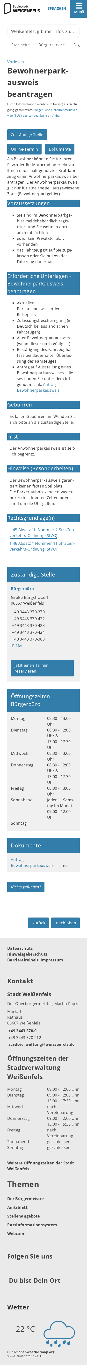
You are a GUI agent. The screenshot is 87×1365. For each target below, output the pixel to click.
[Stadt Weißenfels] (43, 1019)
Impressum (52, 960)
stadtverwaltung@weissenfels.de (41, 1044)
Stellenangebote (23, 1216)
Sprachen (57, 8)
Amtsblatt (17, 1207)
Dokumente (60, 149)
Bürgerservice (51, 45)
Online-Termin (24, 149)
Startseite (20, 45)
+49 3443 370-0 (21, 1030)
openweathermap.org (37, 1352)
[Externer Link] (11, 1268)
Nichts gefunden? (26, 887)
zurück (39, 923)
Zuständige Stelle (27, 134)
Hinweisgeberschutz (27, 954)
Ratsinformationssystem (32, 1224)
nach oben (66, 923)
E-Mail (17, 646)
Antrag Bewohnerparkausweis (38, 387)
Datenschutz (20, 948)
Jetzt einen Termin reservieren (31, 668)
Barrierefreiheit (22, 960)
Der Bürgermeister (25, 1198)
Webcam (15, 1233)
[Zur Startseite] (20, 8)
